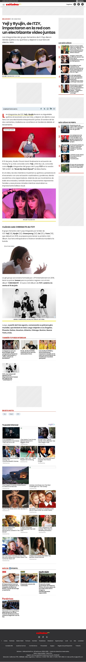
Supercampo (59, 641)
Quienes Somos (21, 646)
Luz (71, 641)
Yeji (5, 414)
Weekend (50, 641)
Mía (75, 641)
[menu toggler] (3, 4)
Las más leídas (65, 43)
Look (66, 641)
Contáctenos (33, 646)
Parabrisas (42, 641)
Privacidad (44, 646)
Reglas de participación (65, 646)
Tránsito (78, 646)
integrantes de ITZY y (18, 114)
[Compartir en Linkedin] (51, 109)
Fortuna (27, 641)
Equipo (52, 646)
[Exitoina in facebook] (78, 4)
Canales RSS (9, 646)
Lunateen (81, 641)
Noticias (11, 641)
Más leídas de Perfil (67, 122)
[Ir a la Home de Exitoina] (14, 4)
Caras (5, 641)
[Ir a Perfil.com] (80, 1)
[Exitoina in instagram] (74, 4)
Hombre (34, 641)
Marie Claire (19, 641)
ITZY (18, 414)
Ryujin (31, 114)
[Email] (54, 109)
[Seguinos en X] (82, 4)
